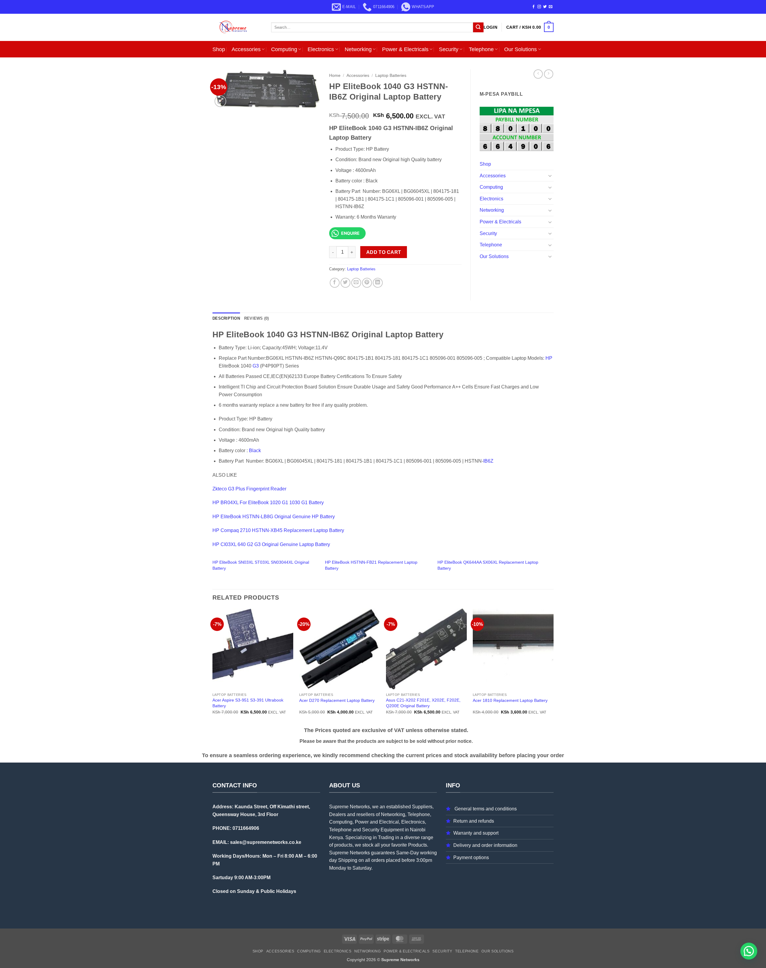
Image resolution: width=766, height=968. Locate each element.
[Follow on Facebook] (533, 7)
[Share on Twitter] (345, 283)
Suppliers (422, 806)
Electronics (321, 49)
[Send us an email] (550, 7)
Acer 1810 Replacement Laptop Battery (510, 700)
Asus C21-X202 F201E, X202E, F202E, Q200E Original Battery (423, 703)
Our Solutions (520, 49)
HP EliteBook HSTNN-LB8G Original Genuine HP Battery (273, 516)
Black (255, 450)
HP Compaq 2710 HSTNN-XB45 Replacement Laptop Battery (278, 530)
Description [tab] (226, 318)
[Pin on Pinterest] (367, 283)
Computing (284, 49)
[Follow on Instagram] (539, 7)
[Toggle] (550, 175)
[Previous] (212, 666)
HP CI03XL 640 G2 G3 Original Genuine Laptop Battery (271, 544)
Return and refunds (473, 821)
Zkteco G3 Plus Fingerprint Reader (249, 488)
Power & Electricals (405, 49)
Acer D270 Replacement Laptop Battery (337, 700)
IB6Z (488, 461)
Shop (218, 49)
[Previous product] (548, 74)
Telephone (481, 49)
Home (335, 75)
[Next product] (538, 74)
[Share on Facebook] (335, 283)
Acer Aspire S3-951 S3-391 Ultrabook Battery (247, 703)
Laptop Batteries (390, 75)
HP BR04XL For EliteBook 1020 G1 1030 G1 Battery (268, 502)
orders (378, 860)
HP (548, 358)
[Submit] (478, 27)
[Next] (553, 666)
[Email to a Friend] (356, 283)
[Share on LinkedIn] (378, 283)
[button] (490, 27)
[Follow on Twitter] (545, 7)
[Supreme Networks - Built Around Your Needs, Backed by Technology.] (237, 27)
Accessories (246, 49)
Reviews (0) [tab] (256, 318)
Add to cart (383, 252)
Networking (358, 49)
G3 (256, 365)
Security (448, 49)
